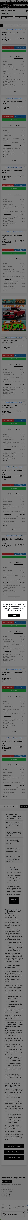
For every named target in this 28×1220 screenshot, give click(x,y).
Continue (14, 615)
